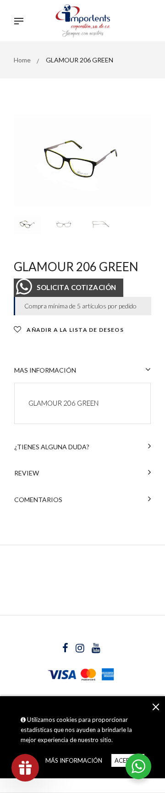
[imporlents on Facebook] (66, 649)
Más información (73, 760)
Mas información (45, 370)
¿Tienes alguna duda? (51, 446)
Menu (21, 22)
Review (26, 472)
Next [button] (137, 160)
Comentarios (38, 499)
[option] (82, 161)
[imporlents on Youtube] (96, 649)
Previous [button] (27, 160)
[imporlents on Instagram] (81, 649)
